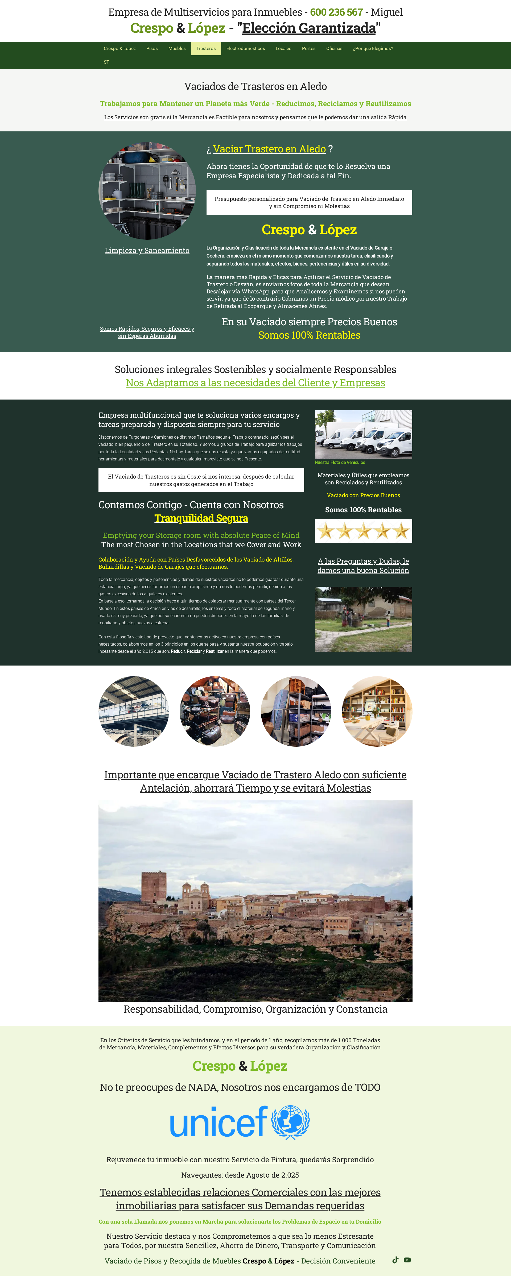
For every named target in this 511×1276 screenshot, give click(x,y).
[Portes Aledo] (363, 434)
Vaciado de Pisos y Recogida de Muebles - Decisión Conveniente (240, 1260)
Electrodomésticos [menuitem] (245, 48)
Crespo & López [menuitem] (120, 48)
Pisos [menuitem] (152, 48)
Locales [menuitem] (283, 48)
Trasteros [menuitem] (206, 48)
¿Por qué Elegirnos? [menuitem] (373, 48)
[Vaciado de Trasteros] (147, 190)
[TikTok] (395, 1260)
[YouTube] (407, 1260)
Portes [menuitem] (309, 48)
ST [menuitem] (106, 62)
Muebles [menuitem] (177, 48)
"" (309, 27)
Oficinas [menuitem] (334, 48)
